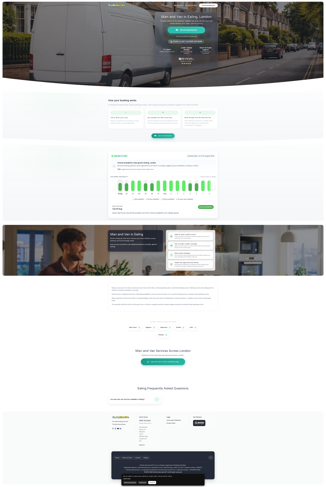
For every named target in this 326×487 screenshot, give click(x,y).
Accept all (152, 482)
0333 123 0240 (145, 420)
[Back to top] (210, 458)
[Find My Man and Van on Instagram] (115, 428)
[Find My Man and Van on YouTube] (118, 428)
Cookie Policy (126, 478)
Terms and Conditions (173, 420)
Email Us (142, 445)
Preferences (142, 482)
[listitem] (120, 187)
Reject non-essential (130, 482)
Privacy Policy (170, 423)
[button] (134, 399)
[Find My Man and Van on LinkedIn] (120, 428)
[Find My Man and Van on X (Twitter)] (113, 428)
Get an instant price (188, 30)
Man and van (178, 5)
